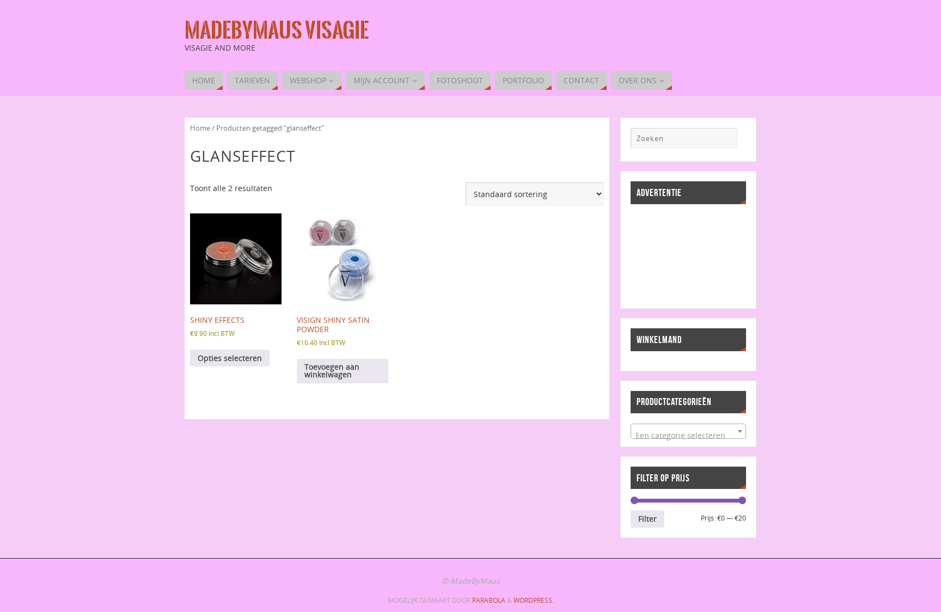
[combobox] (688, 431)
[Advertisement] (680, 255)
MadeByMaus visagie (277, 30)
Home (200, 128)
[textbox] (688, 435)
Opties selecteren (230, 358)
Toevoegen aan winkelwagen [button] (331, 371)
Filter (647, 518)
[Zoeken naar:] (684, 138)
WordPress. (534, 600)
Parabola (488, 600)
